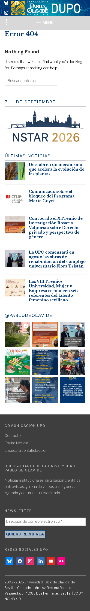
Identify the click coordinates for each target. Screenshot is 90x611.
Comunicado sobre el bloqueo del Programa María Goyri (52, 196)
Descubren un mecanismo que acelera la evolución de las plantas (56, 169)
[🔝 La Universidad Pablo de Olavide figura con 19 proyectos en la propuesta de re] (17, 390)
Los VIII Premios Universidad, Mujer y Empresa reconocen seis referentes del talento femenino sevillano (53, 290)
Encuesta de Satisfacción (26, 450)
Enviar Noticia (16, 443)
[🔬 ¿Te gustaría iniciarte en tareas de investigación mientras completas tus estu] (45, 390)
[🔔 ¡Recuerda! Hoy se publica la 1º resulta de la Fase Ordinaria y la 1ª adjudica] (72, 362)
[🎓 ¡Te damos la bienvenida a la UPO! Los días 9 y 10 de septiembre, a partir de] (17, 362)
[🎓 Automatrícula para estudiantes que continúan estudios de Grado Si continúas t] (45, 362)
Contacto (13, 435)
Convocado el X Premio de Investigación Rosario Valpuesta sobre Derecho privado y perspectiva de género (56, 227)
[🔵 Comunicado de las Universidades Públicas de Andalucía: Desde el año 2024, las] (72, 390)
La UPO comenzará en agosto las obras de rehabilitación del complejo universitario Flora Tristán (57, 259)
